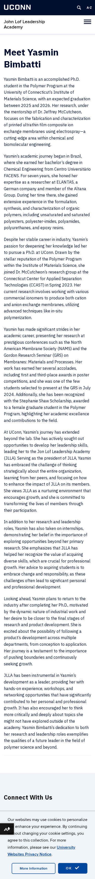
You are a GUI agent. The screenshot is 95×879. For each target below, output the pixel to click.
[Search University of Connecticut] (79, 8)
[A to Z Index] (89, 8)
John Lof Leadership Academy (24, 24)
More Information (33, 868)
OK (69, 868)
